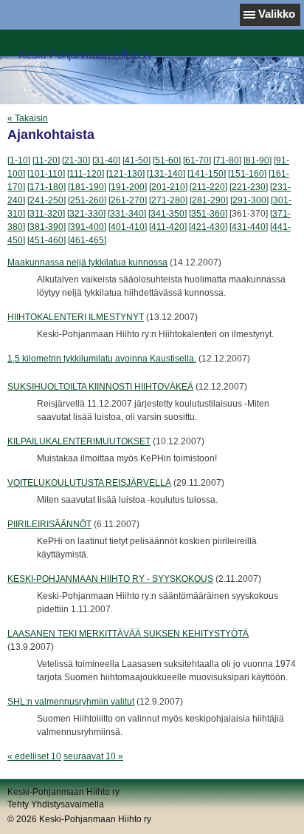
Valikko (276, 13)
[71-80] (227, 160)
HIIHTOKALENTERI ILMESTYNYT (75, 317)
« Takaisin (27, 118)
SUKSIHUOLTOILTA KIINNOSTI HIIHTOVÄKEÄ (100, 387)
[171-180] (46, 187)
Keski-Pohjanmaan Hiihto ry (85, 54)
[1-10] (18, 160)
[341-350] (167, 213)
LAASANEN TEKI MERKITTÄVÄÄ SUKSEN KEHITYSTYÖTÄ (128, 633)
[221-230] (248, 187)
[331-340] (127, 213)
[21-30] (76, 160)
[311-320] (46, 213)
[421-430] (208, 227)
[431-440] (248, 227)
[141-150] (206, 174)
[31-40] (106, 160)
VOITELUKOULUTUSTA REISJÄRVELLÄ (89, 483)
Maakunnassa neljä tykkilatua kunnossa (87, 262)
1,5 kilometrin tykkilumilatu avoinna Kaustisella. (101, 358)
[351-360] (208, 213)
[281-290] (209, 200)
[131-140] (166, 174)
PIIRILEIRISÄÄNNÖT (49, 524)
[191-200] (127, 187)
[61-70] (197, 160)
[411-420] (168, 227)
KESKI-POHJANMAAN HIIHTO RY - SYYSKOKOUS (110, 579)
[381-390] (46, 227)
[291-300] (249, 200)
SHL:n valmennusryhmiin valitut (70, 701)
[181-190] (87, 187)
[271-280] (168, 200)
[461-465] (87, 240)
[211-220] (208, 187)
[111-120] (85, 174)
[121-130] (125, 174)
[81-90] (257, 160)
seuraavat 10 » (93, 756)
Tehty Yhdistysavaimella (55, 804)
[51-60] (167, 160)
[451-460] (46, 240)
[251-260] (87, 200)
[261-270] (127, 200)
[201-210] (168, 187)
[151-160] (247, 174)
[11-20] (46, 160)
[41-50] (136, 160)
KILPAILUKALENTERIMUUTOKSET (79, 441)
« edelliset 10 (34, 756)
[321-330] (86, 213)
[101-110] (46, 174)
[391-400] (87, 227)
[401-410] (127, 227)
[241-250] (46, 200)
